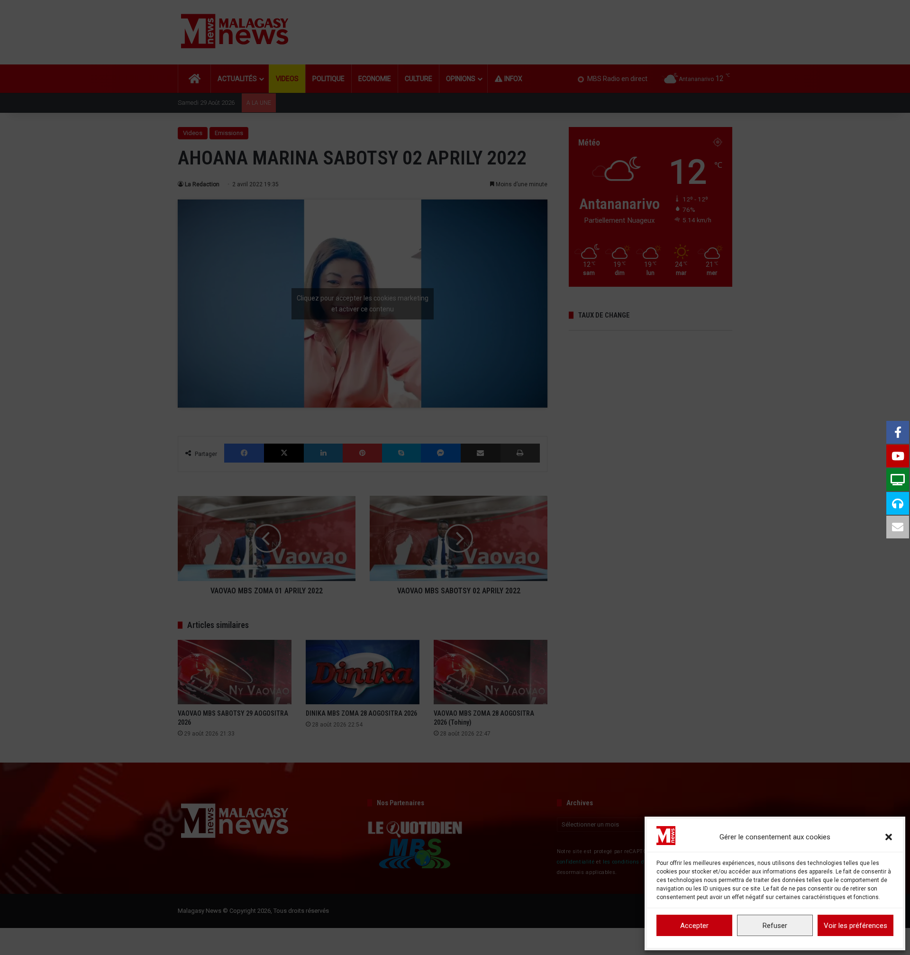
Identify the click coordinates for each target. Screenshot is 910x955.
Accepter (694, 925)
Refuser (775, 925)
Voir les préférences (855, 925)
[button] (888, 837)
